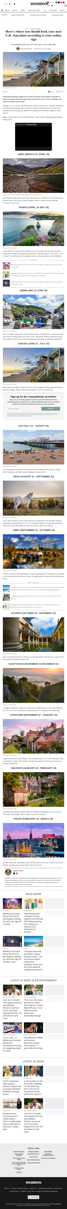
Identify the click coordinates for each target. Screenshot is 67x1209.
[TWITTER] (14, 873)
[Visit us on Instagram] (61, 2)
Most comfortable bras (33, 1162)
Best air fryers (33, 1156)
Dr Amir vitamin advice (57, 15)
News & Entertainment (35, 28)
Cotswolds (57, 812)
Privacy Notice (53, 413)
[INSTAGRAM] (17, 873)
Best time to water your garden (38, 15)
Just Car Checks (14, 106)
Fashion (6, 10)
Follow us (52, 91)
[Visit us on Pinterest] (64, 2)
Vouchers (19, 1172)
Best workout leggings (33, 1159)
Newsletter (60, 91)
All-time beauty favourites (19, 1154)
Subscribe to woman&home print (48, 1154)
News (49, 49)
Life (45, 10)
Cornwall (32, 336)
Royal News (53, 10)
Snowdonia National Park (11, 203)
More (62, 10)
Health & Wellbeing (34, 10)
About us (7, 1188)
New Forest (26, 523)
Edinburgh (45, 863)
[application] (33, 136)
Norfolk (39, 390)
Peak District (13, 710)
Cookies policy (14, 1191)
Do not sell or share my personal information (42, 1191)
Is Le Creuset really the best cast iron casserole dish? (19, 1164)
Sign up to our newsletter (48, 1158)
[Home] (2, 10)
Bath (51, 657)
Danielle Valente (27, 49)
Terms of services (26, 413)
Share (7, 91)
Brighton (52, 469)
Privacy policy (58, 1188)
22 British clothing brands (19, 1168)
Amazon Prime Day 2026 (17, 15)
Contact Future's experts (19, 1188)
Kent (5, 576)
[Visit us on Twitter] (59, 2)
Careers (23, 1191)
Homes (23, 10)
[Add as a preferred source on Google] (33, 1197)
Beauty (15, 10)
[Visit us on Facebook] (56, 2)
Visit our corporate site (55, 1204)
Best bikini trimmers (33, 1154)
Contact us (33, 1188)
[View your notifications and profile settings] (14, 4)
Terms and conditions (45, 1188)
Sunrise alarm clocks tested (19, 1158)
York (46, 759)
